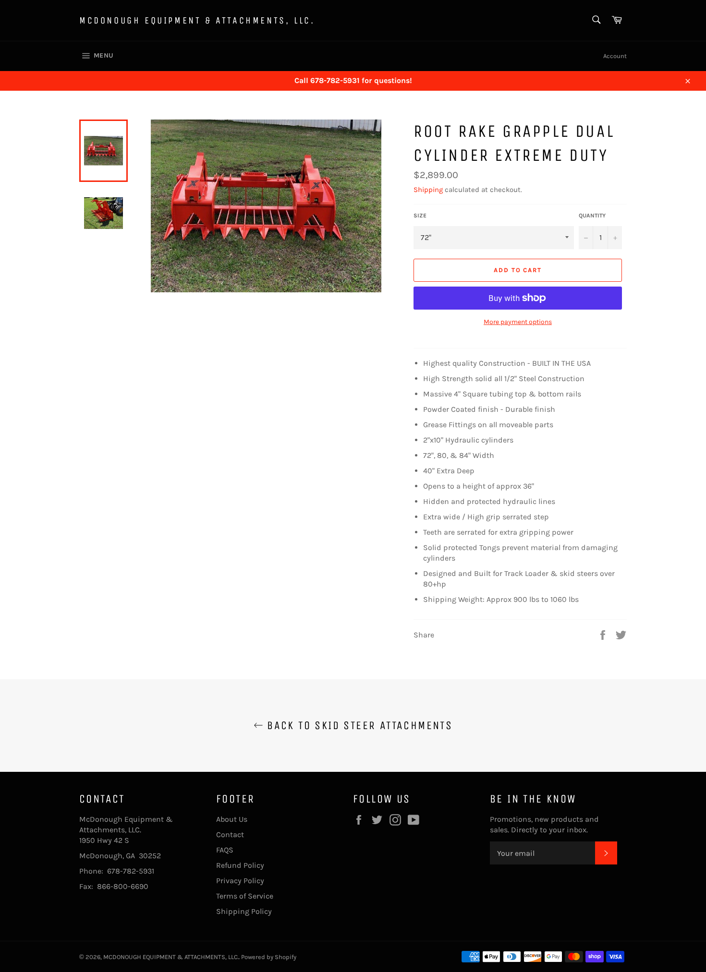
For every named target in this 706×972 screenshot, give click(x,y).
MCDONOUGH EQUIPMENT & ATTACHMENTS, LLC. (197, 20)
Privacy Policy (240, 880)
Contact (230, 834)
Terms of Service (244, 895)
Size (420, 215)
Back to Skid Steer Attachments (357, 725)
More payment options (518, 322)
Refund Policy (240, 865)
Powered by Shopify (268, 956)
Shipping (428, 189)
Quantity (592, 215)
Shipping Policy (244, 911)
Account (615, 56)
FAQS (224, 849)
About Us (231, 819)
